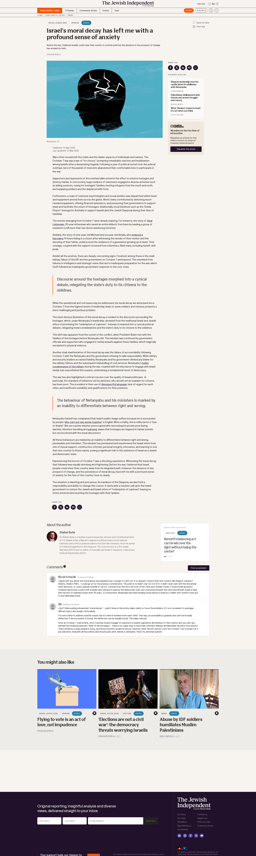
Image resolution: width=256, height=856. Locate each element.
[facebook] (191, 836)
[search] (216, 10)
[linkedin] (179, 836)
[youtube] (202, 836)
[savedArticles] (211, 10)
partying (92, 429)
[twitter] (196, 836)
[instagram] (185, 836)
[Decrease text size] (209, 3)
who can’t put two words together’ (83, 422)
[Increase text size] (217, 3)
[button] (165, 556)
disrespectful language (114, 384)
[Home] (128, 4)
